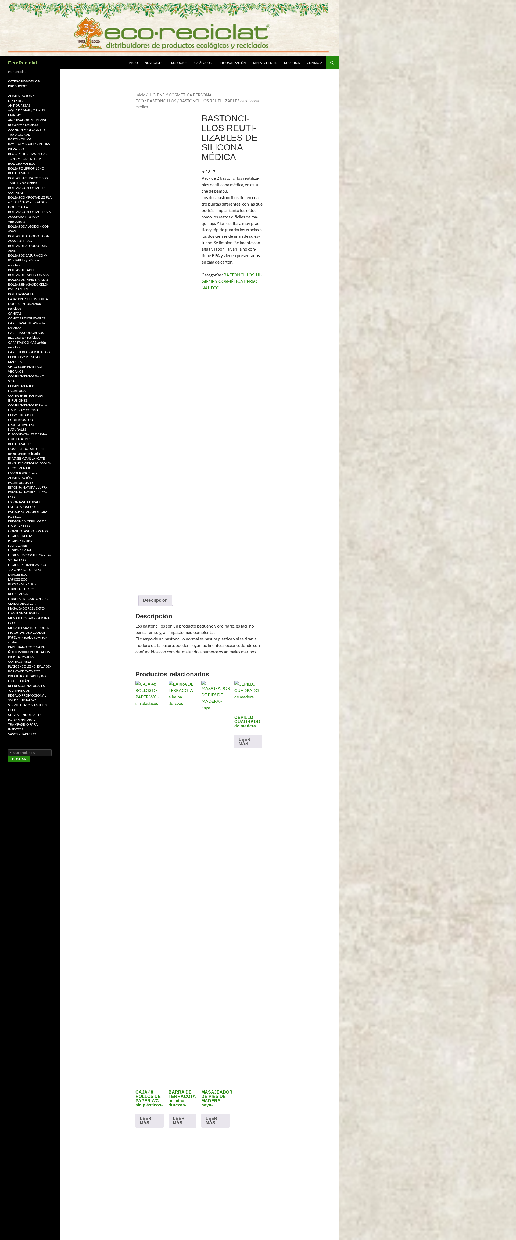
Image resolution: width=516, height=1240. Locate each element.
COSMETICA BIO (20, 415)
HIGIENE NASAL (20, 550)
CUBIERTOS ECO (20, 420)
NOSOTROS (292, 62)
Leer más (146, 1120)
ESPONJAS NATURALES (25, 502)
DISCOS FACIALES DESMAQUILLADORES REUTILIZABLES (27, 439)
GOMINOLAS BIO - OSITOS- (28, 531)
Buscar (19, 759)
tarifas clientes (265, 62)
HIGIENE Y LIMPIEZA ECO (27, 565)
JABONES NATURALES (24, 570)
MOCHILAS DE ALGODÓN (27, 632)
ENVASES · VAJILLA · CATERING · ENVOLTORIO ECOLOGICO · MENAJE (29, 463)
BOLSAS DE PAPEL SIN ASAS (28, 279)
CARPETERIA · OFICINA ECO (29, 352)
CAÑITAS (14, 313)
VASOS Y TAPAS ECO (23, 734)
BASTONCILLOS (161, 100)
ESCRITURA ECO (20, 483)
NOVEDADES (153, 62)
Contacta (314, 62)
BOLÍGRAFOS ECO (22, 163)
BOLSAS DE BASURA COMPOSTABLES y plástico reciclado (27, 260)
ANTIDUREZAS (19, 105)
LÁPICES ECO (18, 574)
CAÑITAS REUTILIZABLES (26, 318)
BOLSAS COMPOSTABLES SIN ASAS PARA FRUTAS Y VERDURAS (29, 217)
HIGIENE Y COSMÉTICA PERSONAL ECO (232, 281)
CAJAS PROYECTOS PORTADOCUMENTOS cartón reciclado (28, 304)
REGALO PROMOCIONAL (27, 695)
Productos (178, 62)
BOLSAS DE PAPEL (21, 270)
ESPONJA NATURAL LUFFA (27, 487)
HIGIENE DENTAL (21, 536)
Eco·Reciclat (22, 63)
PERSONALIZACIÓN (232, 62)
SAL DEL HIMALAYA (22, 700)
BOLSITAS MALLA (21, 294)
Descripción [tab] (155, 600)
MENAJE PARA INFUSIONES (28, 628)
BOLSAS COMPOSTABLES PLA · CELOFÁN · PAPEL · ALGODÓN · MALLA (30, 202)
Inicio (133, 62)
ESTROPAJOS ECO (21, 507)
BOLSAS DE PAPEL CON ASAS (29, 275)
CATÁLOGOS (203, 62)
